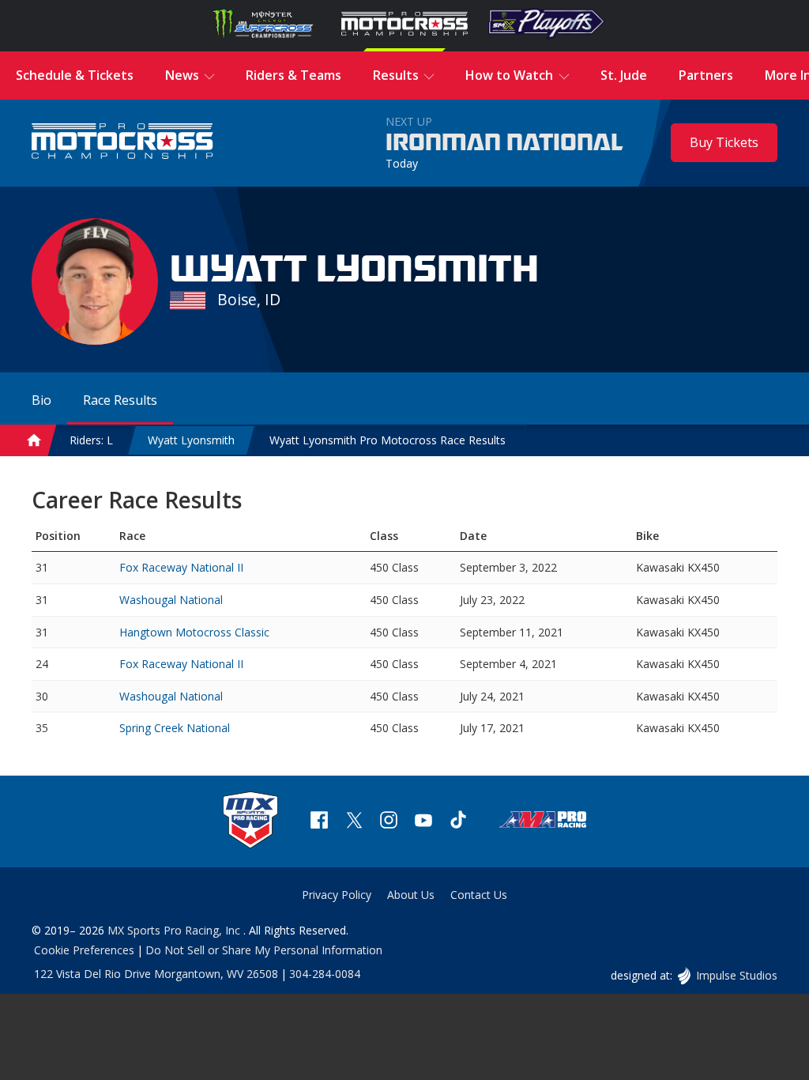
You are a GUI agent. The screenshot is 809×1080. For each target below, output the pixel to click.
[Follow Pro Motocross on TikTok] (458, 821)
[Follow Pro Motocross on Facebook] (319, 821)
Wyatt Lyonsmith (191, 439)
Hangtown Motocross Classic (194, 632)
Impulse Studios (736, 975)
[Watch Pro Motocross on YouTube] (423, 821)
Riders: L (91, 439)
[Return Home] (122, 143)
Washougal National (171, 599)
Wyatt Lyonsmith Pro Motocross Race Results (387, 439)
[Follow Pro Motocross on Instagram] (388, 821)
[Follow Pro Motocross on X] (354, 821)
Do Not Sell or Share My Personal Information (263, 949)
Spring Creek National (174, 727)
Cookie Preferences (84, 949)
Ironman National (504, 143)
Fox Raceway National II (181, 567)
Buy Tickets (724, 142)
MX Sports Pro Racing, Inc (175, 930)
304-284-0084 (324, 973)
